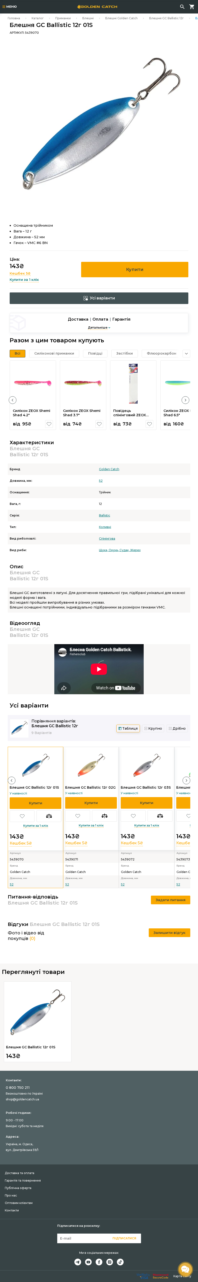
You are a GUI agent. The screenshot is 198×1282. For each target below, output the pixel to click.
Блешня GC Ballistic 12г (166, 18)
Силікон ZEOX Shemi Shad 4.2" (31, 413)
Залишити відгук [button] (169, 933)
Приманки (63, 18)
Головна (14, 18)
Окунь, (114, 550)
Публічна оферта (18, 1188)
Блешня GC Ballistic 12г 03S (146, 787)
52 (101, 480)
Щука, (104, 550)
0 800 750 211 (18, 1087)
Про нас (11, 1195)
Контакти (12, 1210)
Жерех (135, 550)
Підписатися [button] (124, 1238)
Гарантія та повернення (23, 1180)
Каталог (38, 18)
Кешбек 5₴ (20, 273)
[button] (12, 400)
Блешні (88, 18)
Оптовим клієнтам (19, 1203)
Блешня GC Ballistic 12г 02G (90, 787)
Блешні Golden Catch (121, 18)
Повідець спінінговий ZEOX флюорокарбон (129, 415)
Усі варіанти (102, 298)
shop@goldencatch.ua (22, 1099)
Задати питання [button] (170, 900)
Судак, (125, 550)
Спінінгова (107, 538)
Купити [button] (134, 269)
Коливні (105, 527)
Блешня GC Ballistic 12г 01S (34, 787)
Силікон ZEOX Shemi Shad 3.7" (81, 413)
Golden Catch (109, 469)
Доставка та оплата (19, 1173)
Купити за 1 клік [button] (24, 280)
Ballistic (104, 515)
